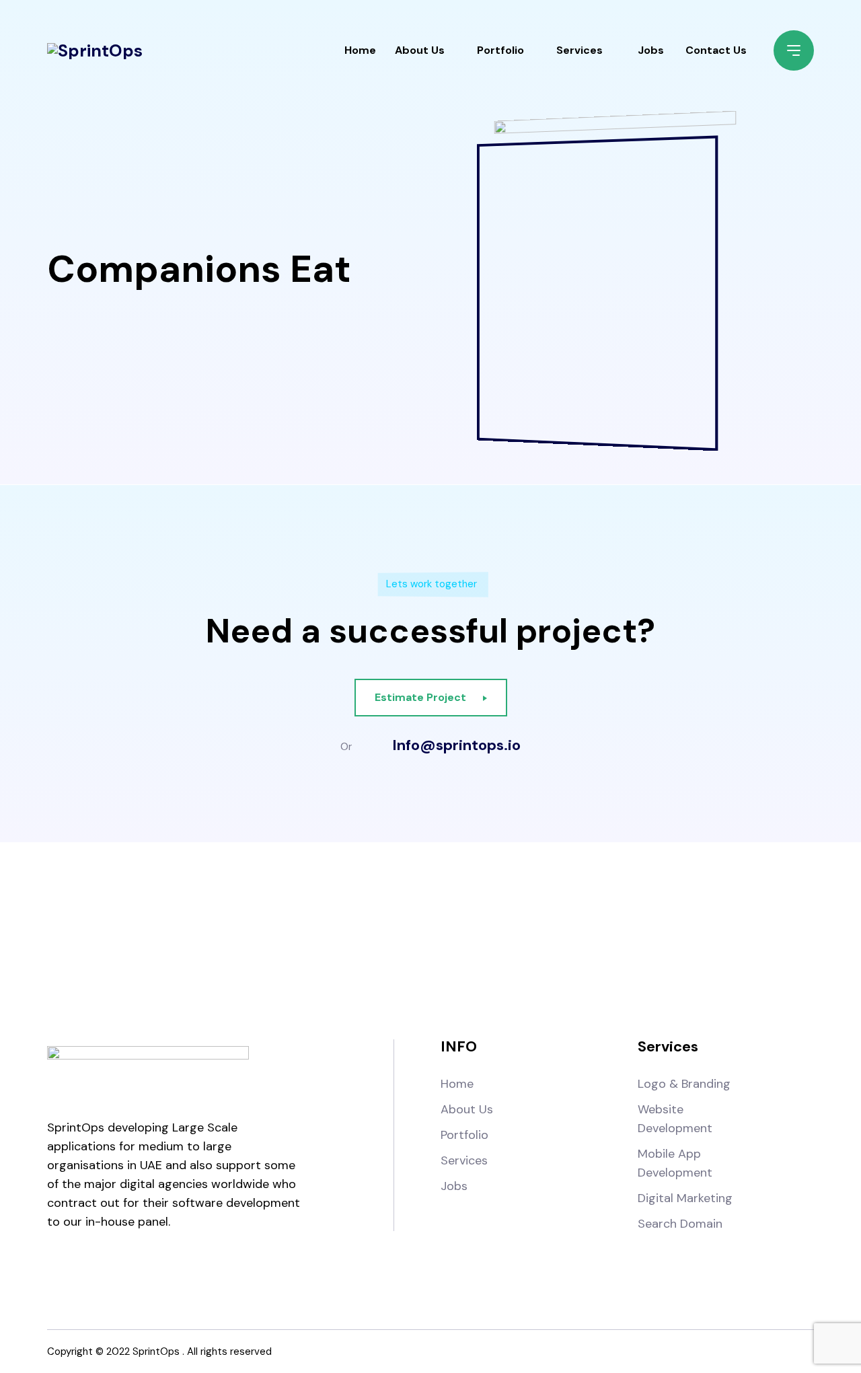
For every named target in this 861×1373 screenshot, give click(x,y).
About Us (420, 50)
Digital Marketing (685, 1198)
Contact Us (716, 50)
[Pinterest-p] (534, 940)
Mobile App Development (675, 1163)
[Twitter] (465, 940)
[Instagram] (396, 940)
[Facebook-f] (326, 940)
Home (360, 50)
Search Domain (680, 1224)
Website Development (675, 1118)
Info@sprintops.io (456, 745)
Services (579, 50)
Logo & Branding (684, 1084)
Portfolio (500, 50)
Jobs (651, 50)
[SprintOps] (95, 50)
